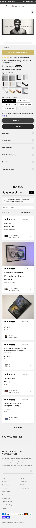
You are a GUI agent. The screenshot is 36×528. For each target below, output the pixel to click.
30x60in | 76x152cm (9, 108)
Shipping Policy (6, 498)
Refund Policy (6, 495)
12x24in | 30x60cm (9, 101)
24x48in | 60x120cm (25, 104)
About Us (4, 482)
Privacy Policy (6, 491)
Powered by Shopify (19, 522)
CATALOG (23, 478)
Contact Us (5, 485)
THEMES (22, 485)
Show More (7, 353)
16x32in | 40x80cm (23, 101)
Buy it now (18, 126)
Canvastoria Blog (7, 505)
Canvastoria (5, 48)
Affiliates (4, 508)
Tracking (4, 488)
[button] (24, 192)
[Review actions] (31, 219)
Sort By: (23, 212)
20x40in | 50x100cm (9, 104)
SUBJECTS (23, 482)
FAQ (3, 478)
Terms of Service (7, 501)
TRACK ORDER (24, 488)
